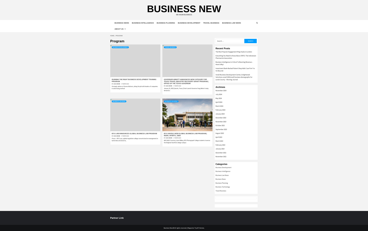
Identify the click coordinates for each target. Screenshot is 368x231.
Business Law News (231, 23)
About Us (119, 29)
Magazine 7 (191, 228)
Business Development (189, 23)
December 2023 (221, 118)
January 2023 (220, 149)
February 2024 (220, 110)
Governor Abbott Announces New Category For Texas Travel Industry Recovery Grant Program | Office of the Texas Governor (186, 81)
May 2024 (219, 98)
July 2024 (219, 94)
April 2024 (219, 102)
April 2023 (219, 137)
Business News (122, 23)
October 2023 (220, 125)
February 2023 (220, 145)
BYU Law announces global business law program (134, 133)
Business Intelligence (143, 23)
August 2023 (220, 133)
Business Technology (223, 187)
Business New (184, 8)
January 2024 (220, 114)
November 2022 (221, 157)
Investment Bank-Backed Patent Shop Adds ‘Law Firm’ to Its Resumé (235, 69)
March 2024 (219, 106)
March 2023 (219, 141)
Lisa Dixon (117, 84)
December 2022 (221, 153)
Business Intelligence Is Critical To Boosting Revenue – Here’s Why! (234, 63)
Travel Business (211, 23)
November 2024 (221, 91)
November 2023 (221, 122)
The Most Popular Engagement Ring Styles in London (234, 52)
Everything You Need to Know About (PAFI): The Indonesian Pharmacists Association (236, 57)
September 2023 (221, 129)
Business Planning (166, 23)
